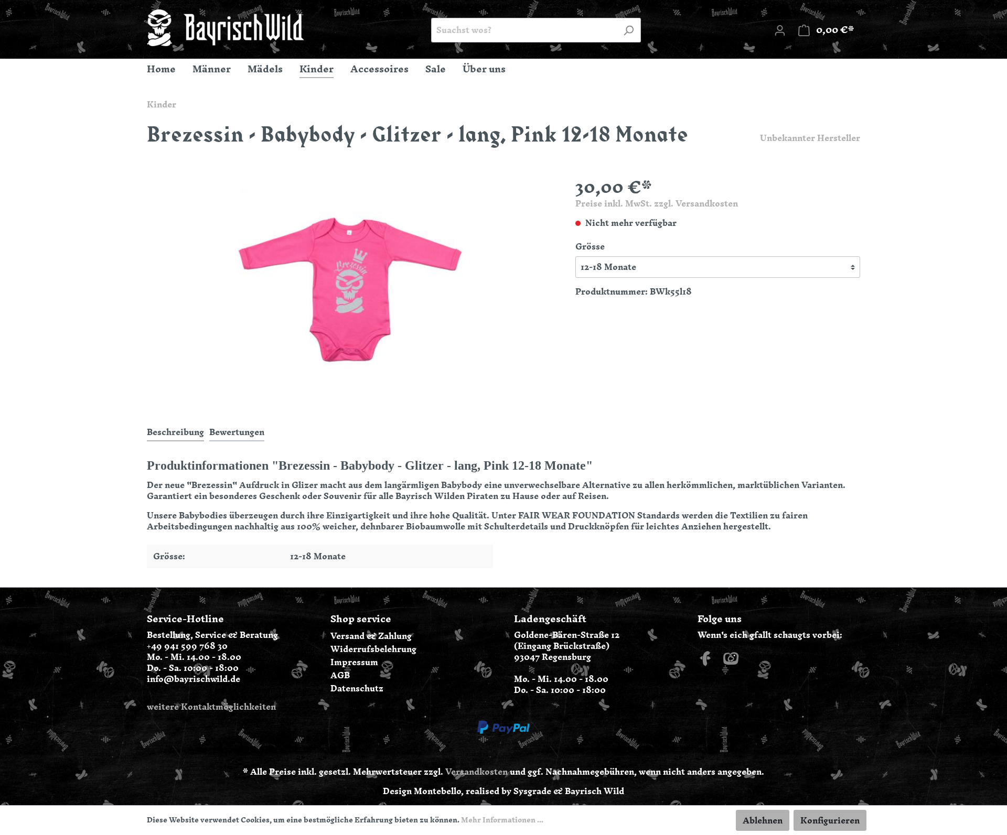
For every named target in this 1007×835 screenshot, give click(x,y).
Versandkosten (476, 771)
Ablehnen (763, 820)
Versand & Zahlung (371, 635)
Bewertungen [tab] (236, 431)
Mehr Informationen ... (502, 820)
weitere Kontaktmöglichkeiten (211, 706)
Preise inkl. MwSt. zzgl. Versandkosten (656, 203)
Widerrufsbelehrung (373, 648)
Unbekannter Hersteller (810, 137)
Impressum (354, 662)
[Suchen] (628, 30)
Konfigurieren (830, 820)
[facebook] (705, 661)
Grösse (590, 246)
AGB (340, 675)
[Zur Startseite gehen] (225, 27)
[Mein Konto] (780, 30)
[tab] (175, 431)
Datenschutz (356, 688)
